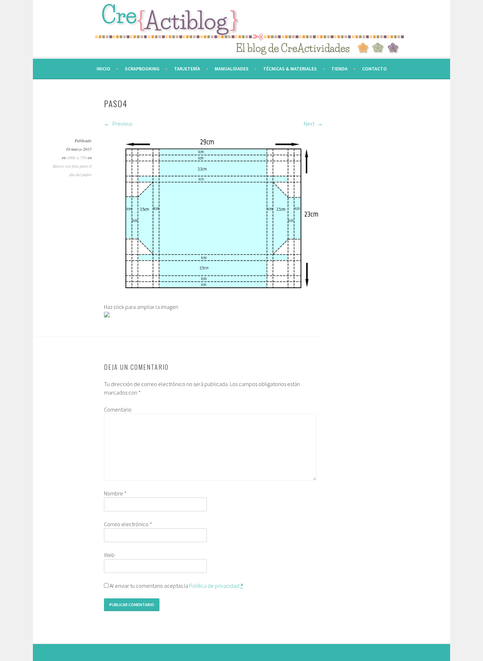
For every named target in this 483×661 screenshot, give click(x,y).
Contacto (374, 68)
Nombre (115, 493)
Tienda (339, 68)
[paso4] (213, 298)
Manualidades (232, 68)
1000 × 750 (77, 157)
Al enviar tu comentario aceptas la (176, 585)
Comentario (118, 409)
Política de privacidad (214, 585)
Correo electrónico (128, 524)
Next (309, 123)
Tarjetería (187, 68)
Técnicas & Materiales (290, 68)
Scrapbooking (142, 68)
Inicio (103, 68)
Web (109, 554)
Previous (121, 123)
